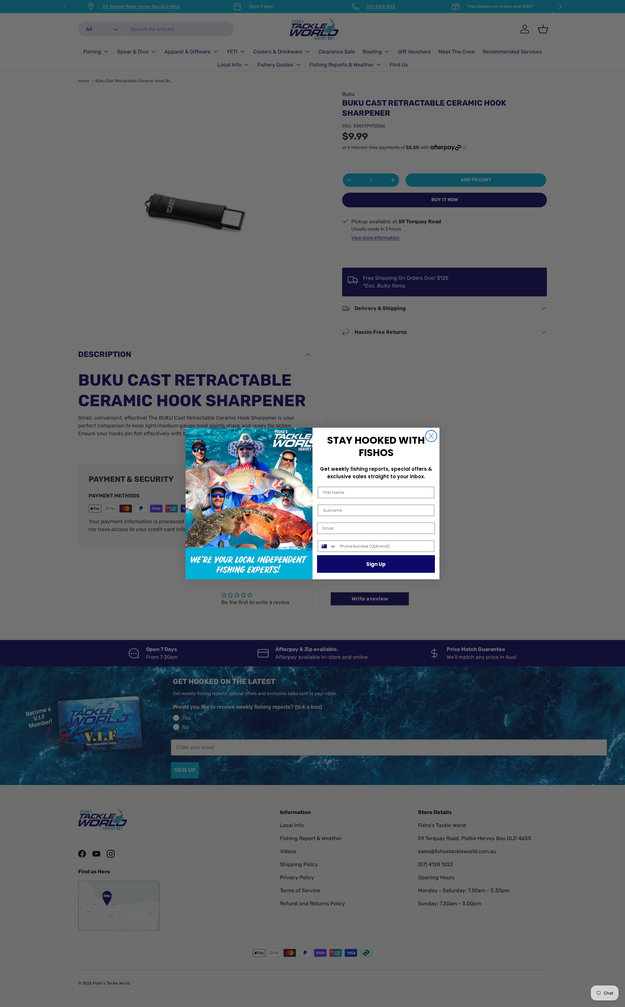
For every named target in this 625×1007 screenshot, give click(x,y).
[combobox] (327, 546)
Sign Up (376, 564)
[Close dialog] (431, 436)
